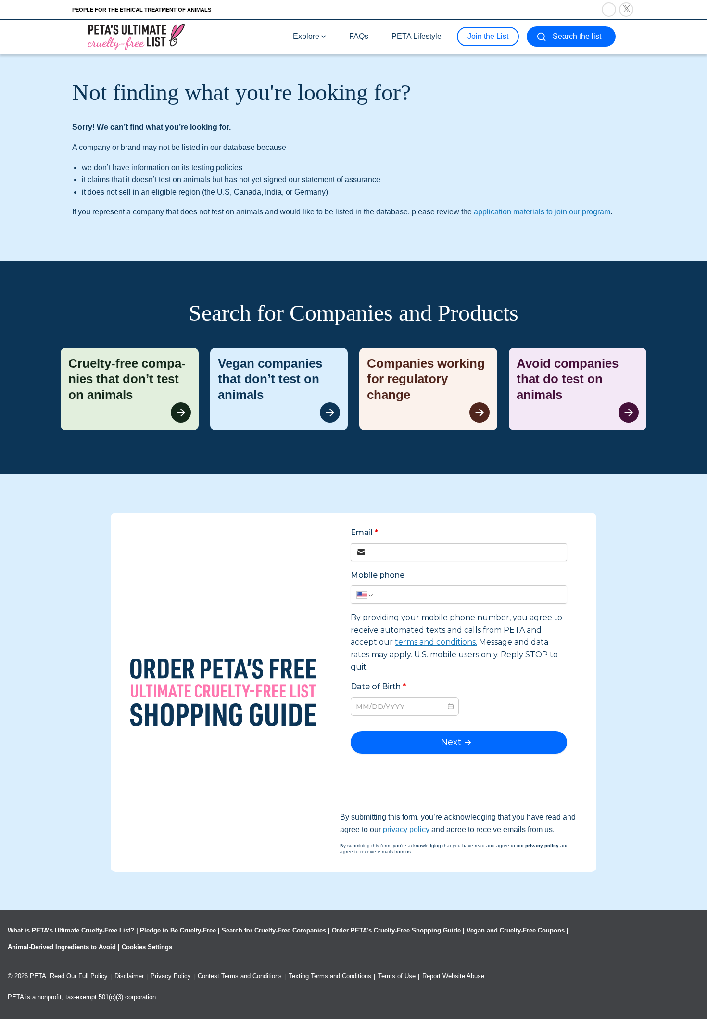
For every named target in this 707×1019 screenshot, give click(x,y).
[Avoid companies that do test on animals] (578, 389)
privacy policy (406, 829)
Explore (306, 36)
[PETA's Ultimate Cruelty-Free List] (136, 36)
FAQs (358, 36)
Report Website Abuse (453, 976)
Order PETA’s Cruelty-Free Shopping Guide (396, 930)
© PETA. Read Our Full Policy (58, 976)
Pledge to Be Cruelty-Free (178, 930)
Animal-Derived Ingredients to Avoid (62, 947)
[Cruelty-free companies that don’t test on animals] (130, 389)
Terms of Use (397, 976)
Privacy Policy (171, 976)
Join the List (487, 36)
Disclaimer (129, 976)
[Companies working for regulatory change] (428, 389)
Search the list (577, 36)
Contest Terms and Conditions (240, 976)
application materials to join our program (542, 212)
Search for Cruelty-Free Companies (274, 930)
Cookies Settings (147, 947)
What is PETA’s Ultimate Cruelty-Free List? (71, 930)
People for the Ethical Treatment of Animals (141, 9)
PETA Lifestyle (416, 36)
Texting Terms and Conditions (330, 976)
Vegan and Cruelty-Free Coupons (516, 930)
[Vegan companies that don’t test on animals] (279, 389)
